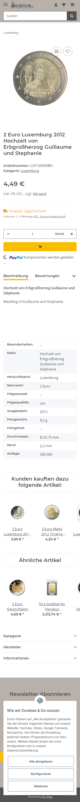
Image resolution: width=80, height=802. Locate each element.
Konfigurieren (41, 774)
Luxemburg (30, 170)
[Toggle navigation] (5, 2)
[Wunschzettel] (64, 4)
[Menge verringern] (8, 233)
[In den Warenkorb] (40, 246)
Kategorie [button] (12, 636)
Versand (39, 193)
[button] (56, 4)
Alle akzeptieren (41, 761)
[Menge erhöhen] (71, 233)
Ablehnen (41, 786)
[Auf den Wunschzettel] (67, 51)
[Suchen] (72, 15)
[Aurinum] (22, 5)
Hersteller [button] (12, 647)
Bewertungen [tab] (47, 276)
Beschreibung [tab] (15, 276)
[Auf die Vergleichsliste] (56, 51)
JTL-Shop (47, 796)
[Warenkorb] (72, 4)
